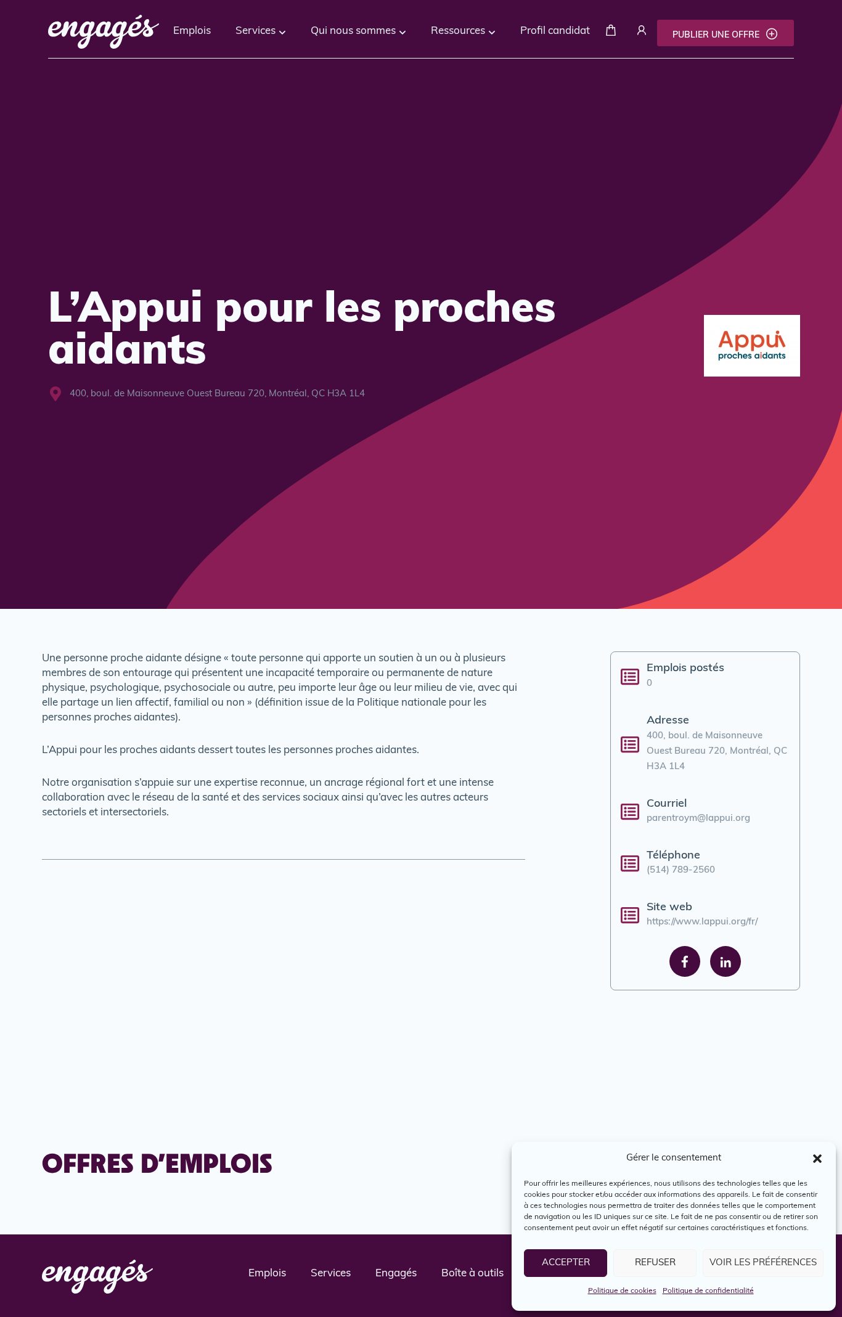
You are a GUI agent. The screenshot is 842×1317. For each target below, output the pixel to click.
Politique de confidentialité (708, 1291)
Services (255, 31)
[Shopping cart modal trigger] (611, 33)
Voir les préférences (763, 1263)
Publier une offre (717, 35)
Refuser (655, 1263)
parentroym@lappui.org (698, 818)
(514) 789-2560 (681, 870)
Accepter (566, 1263)
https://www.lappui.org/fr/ (702, 922)
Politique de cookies (622, 1291)
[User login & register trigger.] (641, 33)
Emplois (192, 31)
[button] (817, 1158)
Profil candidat (555, 31)
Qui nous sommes (353, 31)
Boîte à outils (472, 1273)
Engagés (396, 1273)
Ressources (458, 31)
